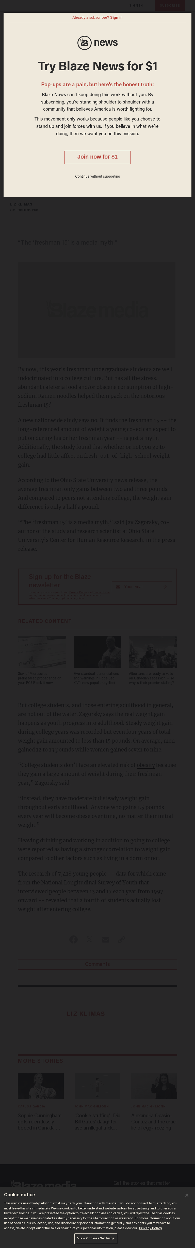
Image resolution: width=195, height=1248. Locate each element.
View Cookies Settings (96, 1238)
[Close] (186, 1195)
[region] (97, 1217)
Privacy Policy (150, 1228)
